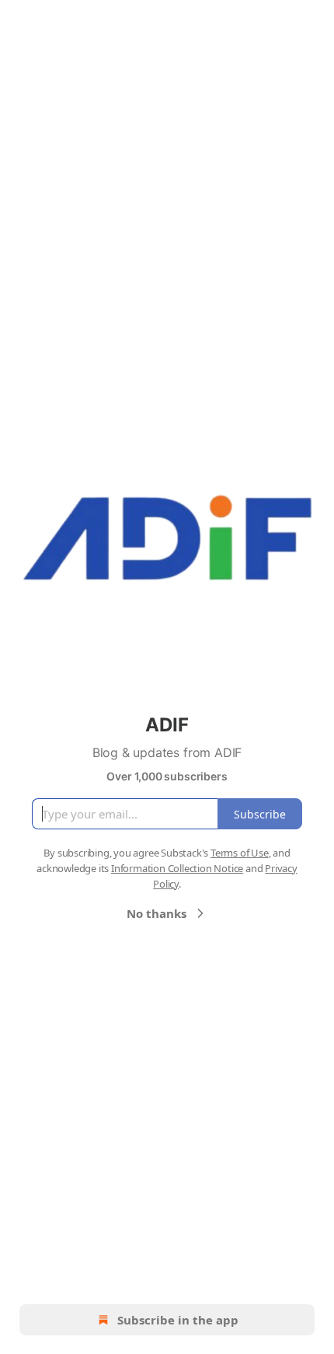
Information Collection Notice (177, 868)
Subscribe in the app (177, 1320)
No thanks (156, 913)
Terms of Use (239, 853)
